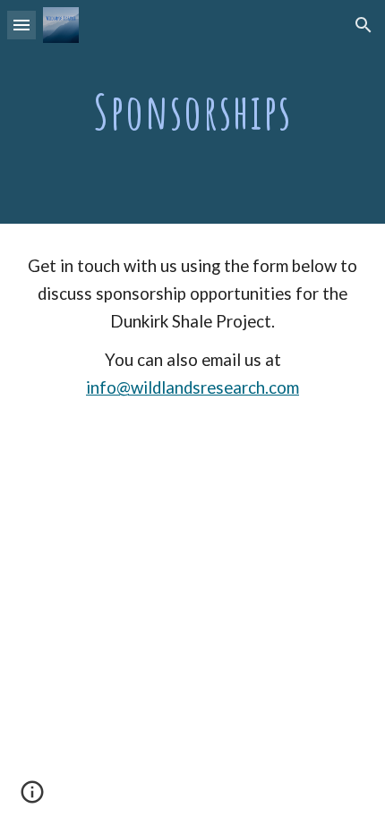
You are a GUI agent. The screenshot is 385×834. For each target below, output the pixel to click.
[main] (193, 111)
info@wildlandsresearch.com (192, 387)
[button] (21, 24)
